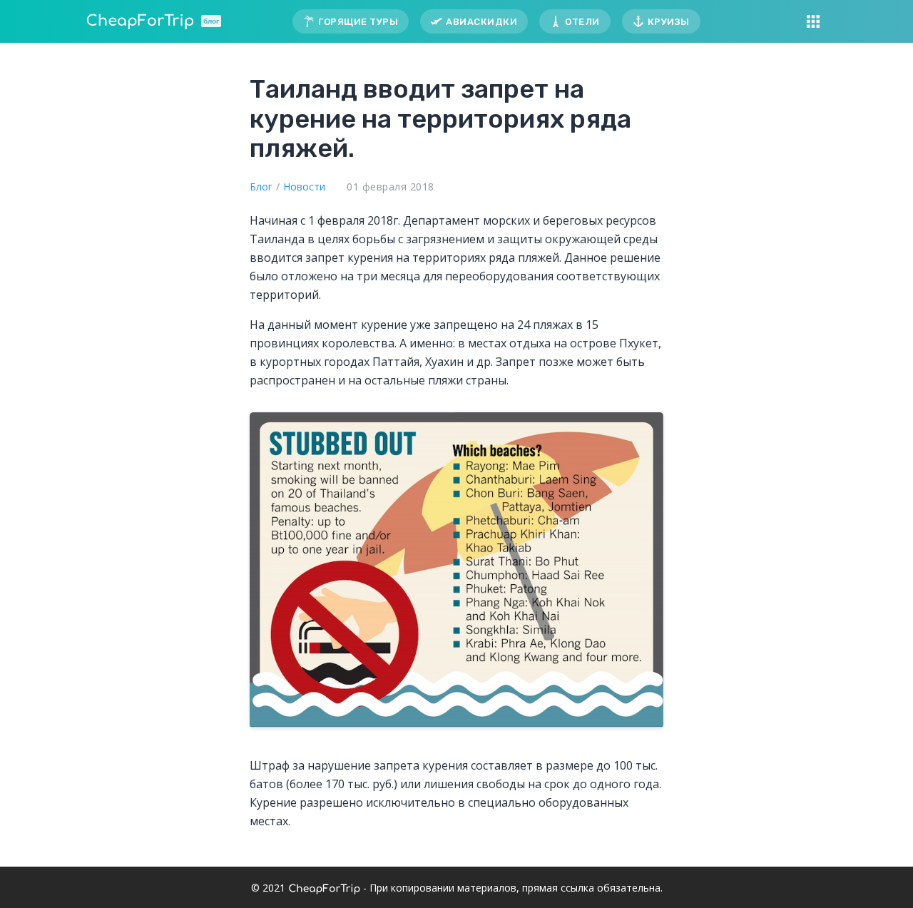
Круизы (669, 21)
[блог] (140, 21)
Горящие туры (358, 21)
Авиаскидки (481, 21)
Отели (582, 21)
